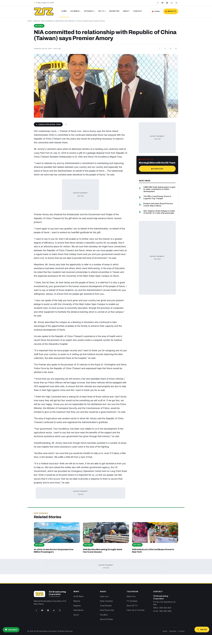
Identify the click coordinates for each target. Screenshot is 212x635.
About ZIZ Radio (106, 619)
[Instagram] (167, 3)
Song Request (106, 606)
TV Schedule (132, 601)
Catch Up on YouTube (135, 610)
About (126, 11)
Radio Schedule (106, 601)
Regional (77, 606)
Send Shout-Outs (107, 610)
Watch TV (172, 11)
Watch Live (131, 596)
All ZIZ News (78, 596)
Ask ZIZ (203, 629)
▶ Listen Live (157, 169)
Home (64, 11)
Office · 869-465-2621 (162, 608)
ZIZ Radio (88, 11)
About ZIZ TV (132, 606)
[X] (176, 3)
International (78, 610)
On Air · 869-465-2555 (162, 611)
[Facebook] (157, 3)
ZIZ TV (101, 11)
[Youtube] (162, 3)
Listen (157, 11)
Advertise (114, 11)
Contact (137, 11)
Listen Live (104, 596)
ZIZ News (74, 11)
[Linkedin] (171, 3)
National (36, 21)
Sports (76, 615)
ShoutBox (104, 615)
